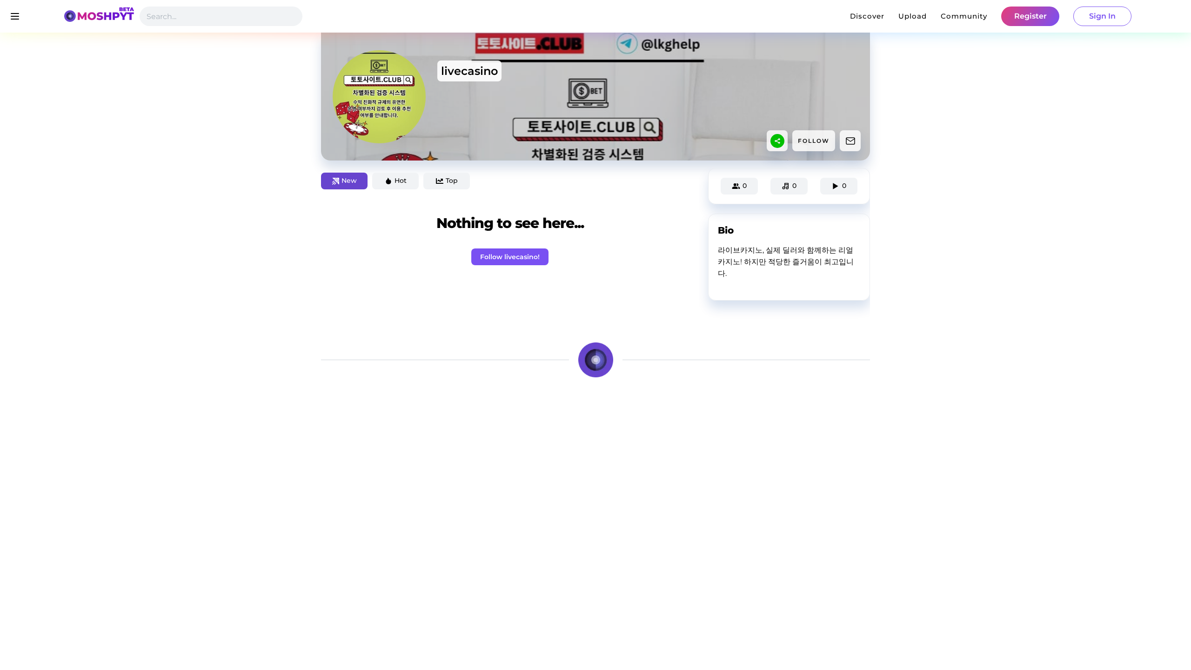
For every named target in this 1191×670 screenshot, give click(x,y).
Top (452, 180)
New (349, 180)
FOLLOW (814, 140)
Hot (401, 180)
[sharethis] (777, 141)
